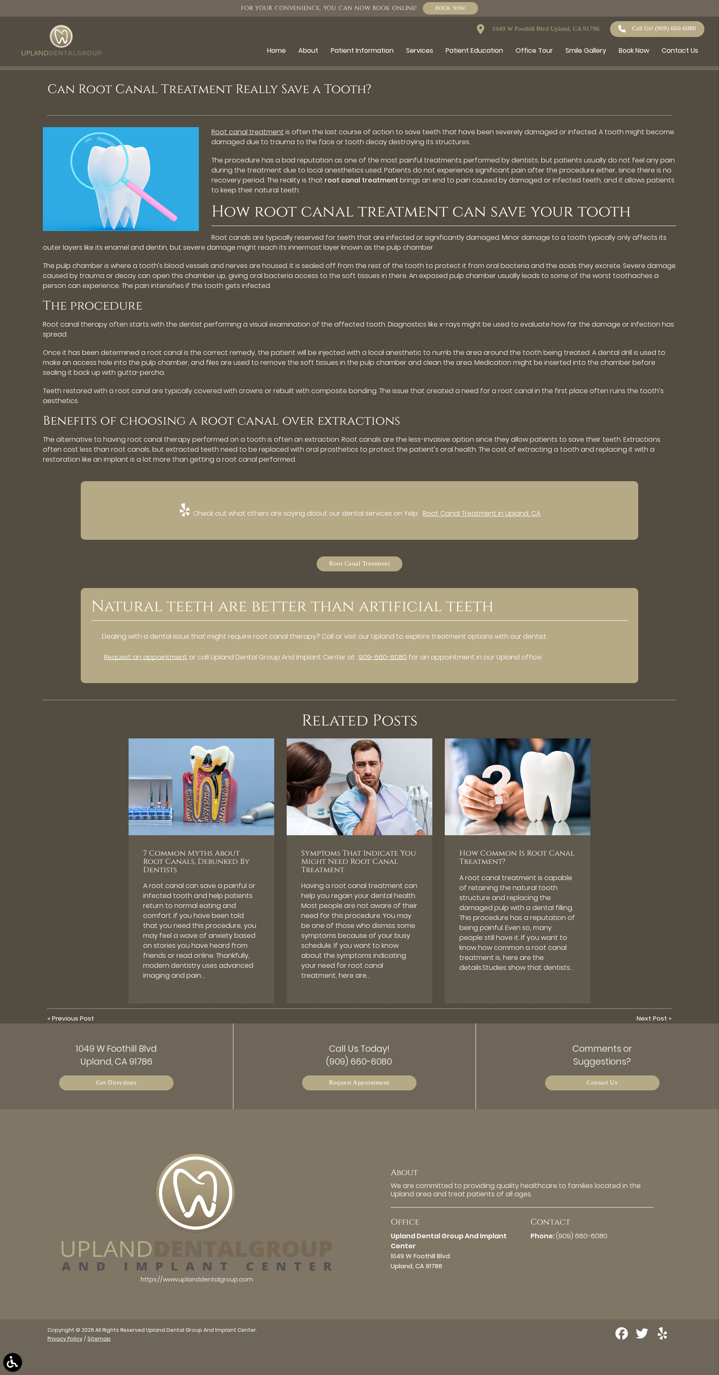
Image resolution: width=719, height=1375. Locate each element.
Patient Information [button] (362, 50)
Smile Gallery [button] (585, 50)
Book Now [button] (634, 50)
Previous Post (73, 1018)
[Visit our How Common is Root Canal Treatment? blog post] (517, 786)
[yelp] (662, 1336)
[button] (12, 1362)
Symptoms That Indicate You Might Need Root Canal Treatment (358, 862)
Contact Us (602, 1082)
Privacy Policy (64, 1338)
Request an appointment (145, 657)
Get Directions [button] (116, 1082)
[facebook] (622, 1336)
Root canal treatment (247, 132)
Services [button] (419, 50)
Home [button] (276, 50)
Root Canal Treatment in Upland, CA (481, 513)
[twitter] (643, 1336)
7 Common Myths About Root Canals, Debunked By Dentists (196, 862)
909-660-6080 (383, 657)
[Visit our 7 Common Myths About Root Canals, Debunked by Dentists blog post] (201, 786)
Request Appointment (359, 1082)
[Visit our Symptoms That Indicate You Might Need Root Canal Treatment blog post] (359, 786)
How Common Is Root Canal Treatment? (517, 858)
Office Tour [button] (534, 50)
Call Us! (664, 28)
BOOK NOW (450, 8)
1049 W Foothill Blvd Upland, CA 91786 (545, 28)
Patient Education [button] (474, 50)
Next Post (652, 1018)
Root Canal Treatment (359, 563)
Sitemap (99, 1338)
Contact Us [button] (680, 50)
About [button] (308, 50)
